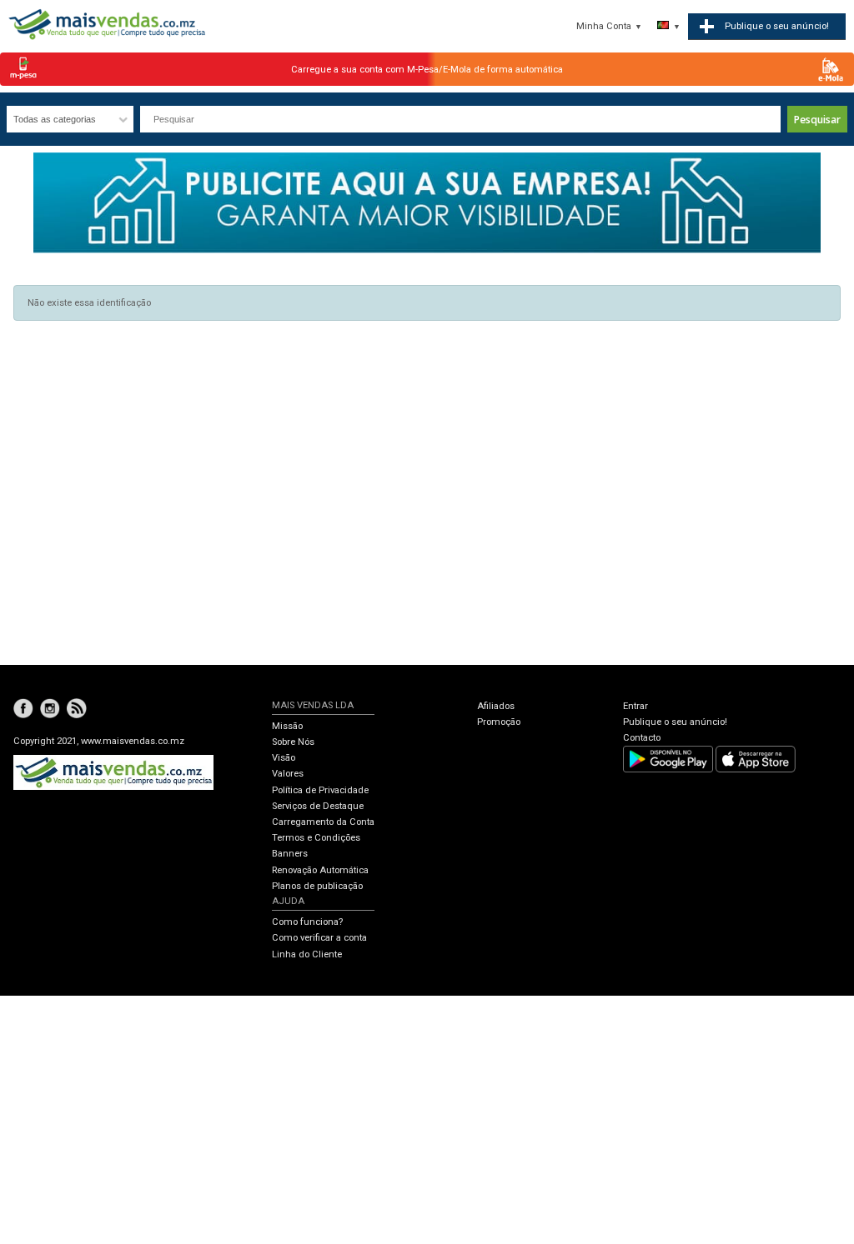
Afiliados (496, 706)
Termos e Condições (316, 837)
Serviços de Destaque (318, 806)
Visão (283, 757)
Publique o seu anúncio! (675, 722)
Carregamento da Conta (323, 822)
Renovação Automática (320, 870)
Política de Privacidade (320, 790)
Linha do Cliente (307, 954)
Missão (287, 726)
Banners (290, 853)
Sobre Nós (293, 742)
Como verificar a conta (319, 937)
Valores (288, 773)
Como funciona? (307, 922)
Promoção (498, 722)
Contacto (642, 737)
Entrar (635, 706)
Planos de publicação (317, 886)
